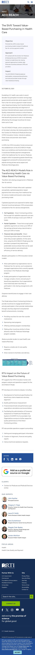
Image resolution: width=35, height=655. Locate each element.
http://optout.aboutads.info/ (10, 649)
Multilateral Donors (7, 582)
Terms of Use (25, 585)
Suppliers (4, 587)
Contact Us (25, 589)
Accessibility (25, 587)
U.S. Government (6, 576)
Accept (18, 652)
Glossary (24, 582)
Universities (5, 585)
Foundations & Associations (9, 580)
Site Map (24, 580)
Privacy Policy (25, 576)
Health (4, 547)
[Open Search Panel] (28, 2)
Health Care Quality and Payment (12, 550)
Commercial (5, 578)
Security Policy (26, 578)
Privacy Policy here (24, 646)
